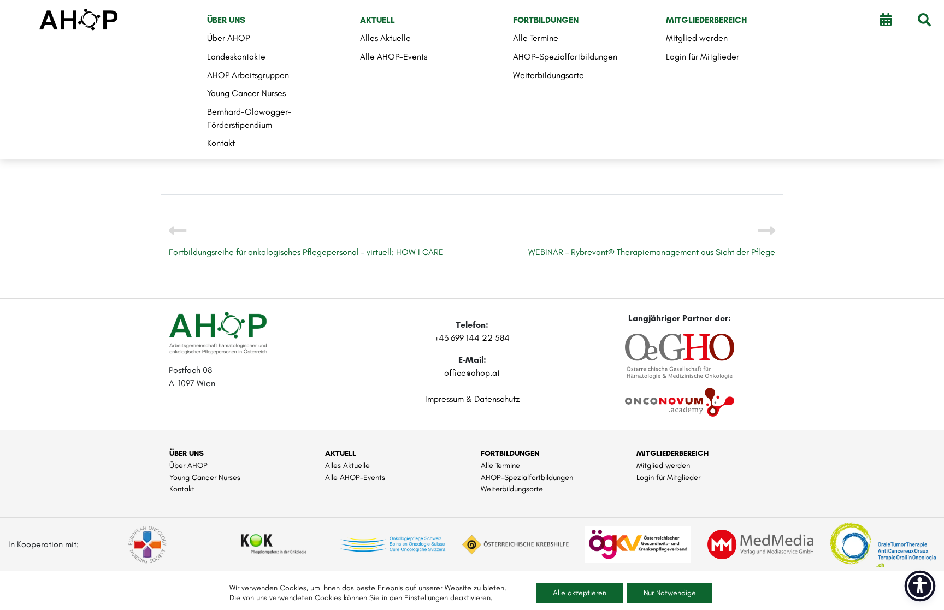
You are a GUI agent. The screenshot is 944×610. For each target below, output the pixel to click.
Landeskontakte (236, 56)
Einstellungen (426, 597)
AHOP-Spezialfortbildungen (565, 56)
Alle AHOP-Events (393, 56)
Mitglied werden (697, 38)
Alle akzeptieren (579, 592)
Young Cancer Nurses (246, 93)
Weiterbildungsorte (548, 75)
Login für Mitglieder (702, 56)
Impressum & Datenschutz (472, 399)
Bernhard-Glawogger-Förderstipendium (249, 118)
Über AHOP (228, 38)
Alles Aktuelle (385, 38)
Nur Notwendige (670, 592)
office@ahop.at (472, 373)
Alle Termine (535, 38)
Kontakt (221, 143)
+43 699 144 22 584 (472, 338)
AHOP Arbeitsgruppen (248, 75)
